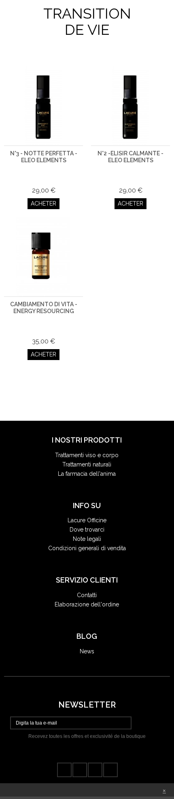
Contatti (87, 595)
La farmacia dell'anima (87, 473)
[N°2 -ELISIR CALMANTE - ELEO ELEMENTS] (130, 105)
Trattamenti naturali (86, 464)
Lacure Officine (87, 520)
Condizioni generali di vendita (87, 548)
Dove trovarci (87, 529)
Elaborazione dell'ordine (87, 604)
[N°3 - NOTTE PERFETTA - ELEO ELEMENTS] (43, 105)
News (87, 651)
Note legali (87, 539)
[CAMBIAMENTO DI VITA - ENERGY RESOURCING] (43, 256)
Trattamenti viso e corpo (87, 455)
